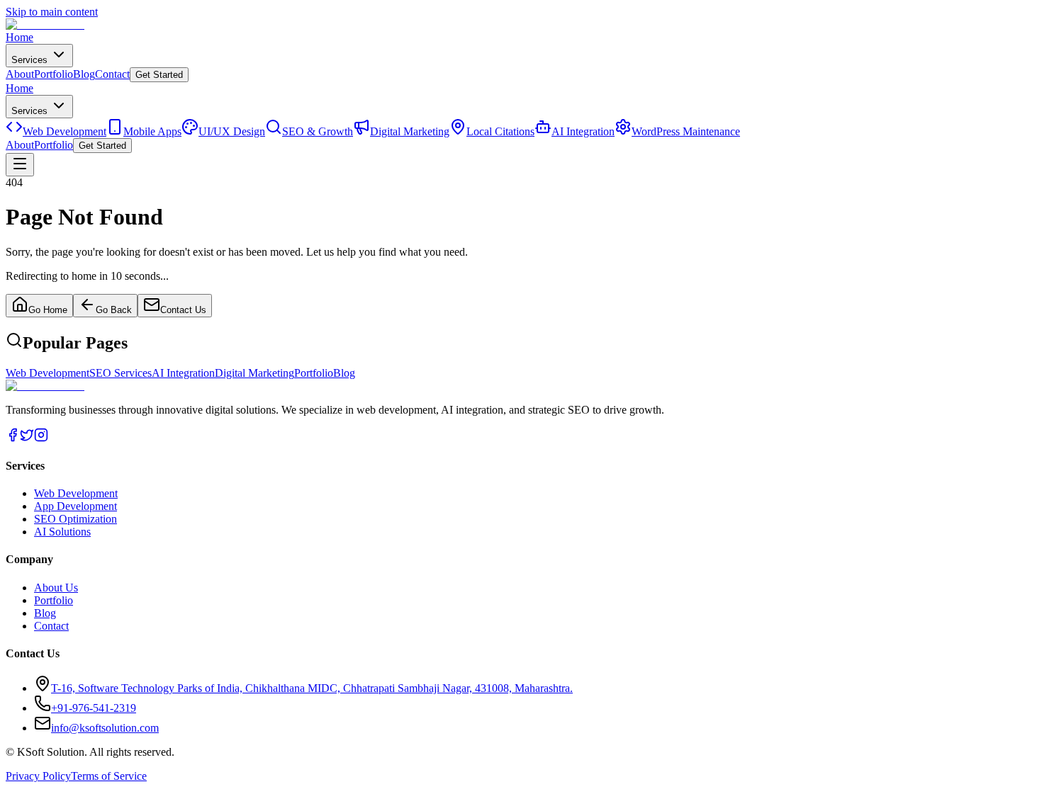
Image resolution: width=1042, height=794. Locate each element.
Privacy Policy (38, 776)
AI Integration (583, 131)
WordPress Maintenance (686, 131)
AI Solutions (62, 532)
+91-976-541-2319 (93, 708)
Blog (84, 74)
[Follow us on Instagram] (41, 438)
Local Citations (500, 131)
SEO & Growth (317, 131)
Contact (112, 74)
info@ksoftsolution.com (105, 728)
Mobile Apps (152, 131)
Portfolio (53, 74)
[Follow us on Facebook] (13, 438)
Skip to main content (52, 12)
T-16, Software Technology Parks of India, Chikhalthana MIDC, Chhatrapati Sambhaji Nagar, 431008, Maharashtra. (312, 688)
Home (19, 37)
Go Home (47, 310)
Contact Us (183, 310)
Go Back (114, 310)
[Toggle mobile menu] (20, 164)
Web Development (64, 131)
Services (30, 60)
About (20, 74)
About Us (56, 588)
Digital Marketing (409, 131)
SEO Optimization (75, 519)
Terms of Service (109, 776)
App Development (75, 506)
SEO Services (120, 373)
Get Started (159, 74)
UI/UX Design (231, 131)
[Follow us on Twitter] (27, 438)
